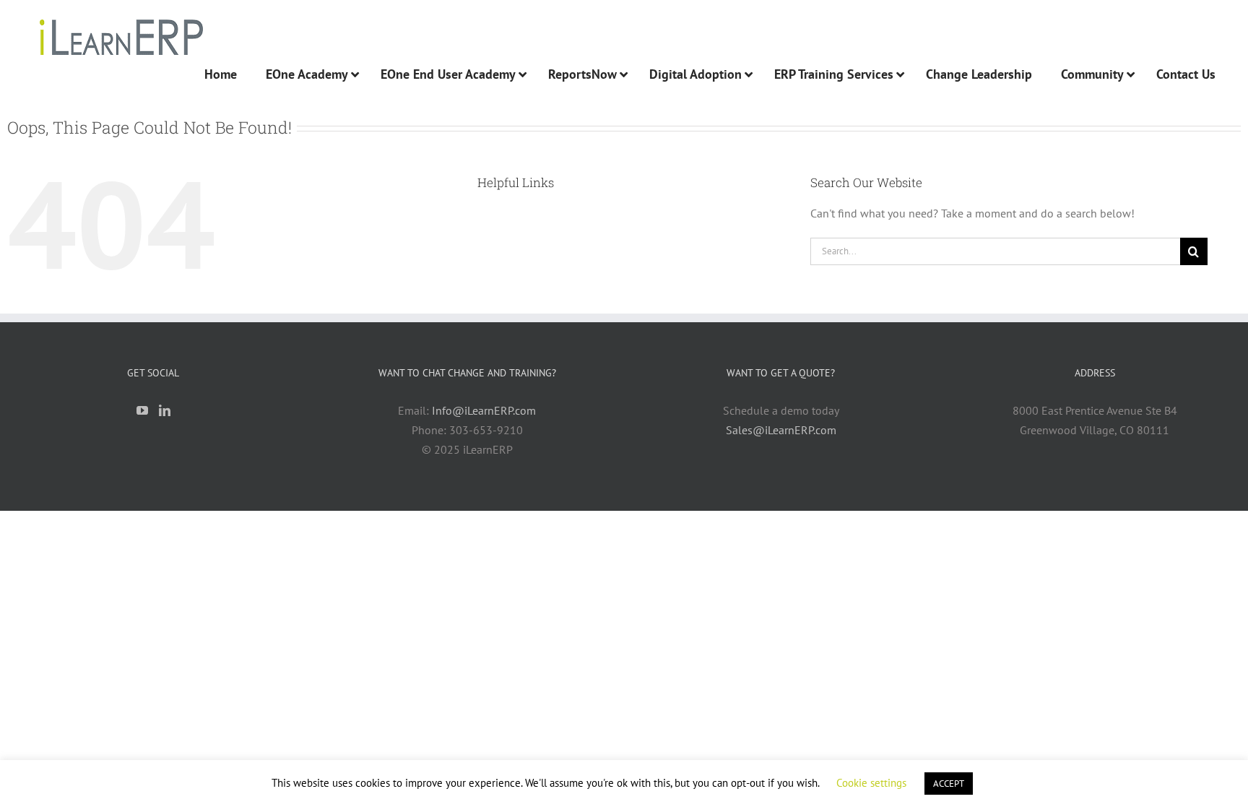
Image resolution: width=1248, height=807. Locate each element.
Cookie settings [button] (871, 783)
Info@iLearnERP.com (484, 410)
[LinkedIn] (164, 410)
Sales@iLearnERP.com (781, 430)
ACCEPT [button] (948, 783)
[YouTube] (142, 410)
